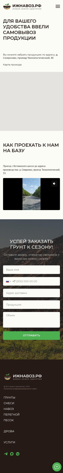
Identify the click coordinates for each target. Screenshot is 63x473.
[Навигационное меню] (58, 6)
